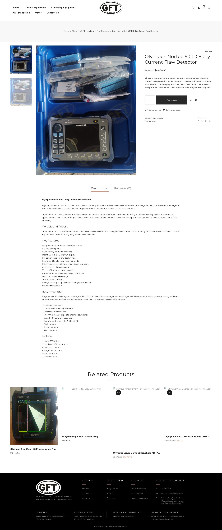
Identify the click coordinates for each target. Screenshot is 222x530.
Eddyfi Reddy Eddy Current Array (80, 436)
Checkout (112, 498)
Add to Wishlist (190, 100)
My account (113, 489)
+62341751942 (166, 489)
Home (66, 31)
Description (100, 188)
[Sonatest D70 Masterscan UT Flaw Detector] (210, 51)
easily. (48, 221)
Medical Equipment (138, 489)
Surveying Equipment (139, 498)
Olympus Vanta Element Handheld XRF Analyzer (139, 453)
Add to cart (172, 100)
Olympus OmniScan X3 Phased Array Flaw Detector (38, 449)
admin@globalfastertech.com (172, 493)
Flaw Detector (102, 31)
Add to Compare (195, 100)
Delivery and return (173, 110)
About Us (85, 489)
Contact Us (86, 498)
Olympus (151, 121)
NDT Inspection (87, 31)
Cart (110, 493)
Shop (74, 31)
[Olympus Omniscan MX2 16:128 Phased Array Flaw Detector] (206, 51)
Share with (202, 118)
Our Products (87, 493)
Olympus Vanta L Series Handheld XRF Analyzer (190, 436)
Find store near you (154, 110)
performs (79, 300)
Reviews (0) (122, 188)
